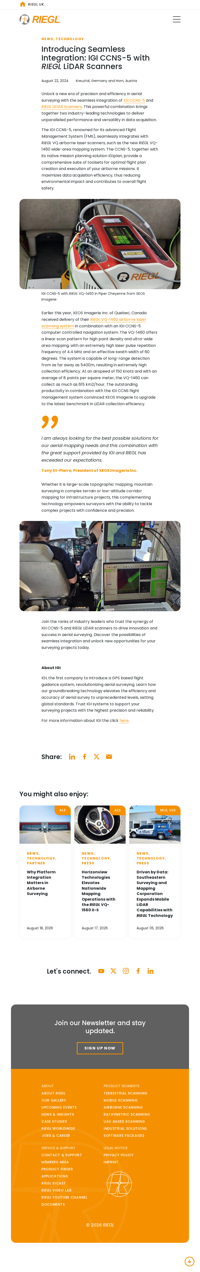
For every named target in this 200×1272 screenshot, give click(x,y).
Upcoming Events (59, 1107)
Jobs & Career (55, 1135)
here (124, 720)
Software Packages (124, 1135)
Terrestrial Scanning (126, 1093)
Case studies (54, 1121)
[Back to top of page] (189, 1261)
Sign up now (100, 1048)
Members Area (55, 1162)
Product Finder (57, 1169)
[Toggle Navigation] (176, 19)
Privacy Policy (119, 1155)
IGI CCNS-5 (134, 100)
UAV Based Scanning (124, 1121)
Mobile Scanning (121, 1100)
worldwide (58, 1128)
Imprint (111, 1162)
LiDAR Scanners (61, 106)
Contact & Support (61, 1155)
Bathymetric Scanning (127, 1114)
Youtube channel (64, 1197)
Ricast (53, 1183)
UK (36, 4)
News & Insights (57, 1114)
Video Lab (56, 1190)
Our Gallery (53, 1100)
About (53, 1093)
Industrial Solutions (125, 1128)
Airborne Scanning (123, 1107)
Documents (53, 1204)
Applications (54, 1176)
